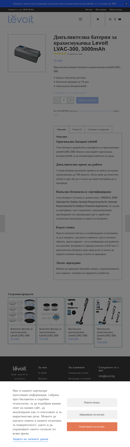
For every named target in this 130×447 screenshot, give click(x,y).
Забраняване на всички (91, 414)
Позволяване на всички (91, 426)
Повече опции (92, 402)
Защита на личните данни (30, 439)
